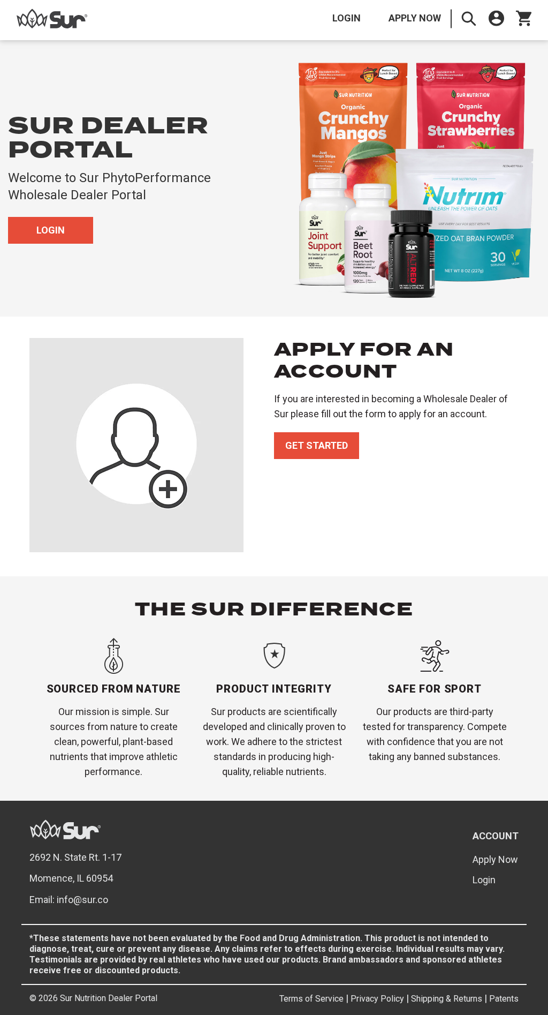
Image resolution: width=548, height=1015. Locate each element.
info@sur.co (82, 899)
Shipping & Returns (446, 999)
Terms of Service (311, 999)
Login (346, 18)
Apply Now (415, 18)
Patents (504, 999)
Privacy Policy (377, 999)
